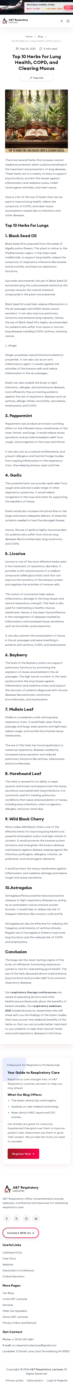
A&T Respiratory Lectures (46, 1369)
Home (28, 36)
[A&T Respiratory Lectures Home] (36, 1189)
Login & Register (57, 1380)
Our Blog (8, 1293)
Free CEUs (9, 1258)
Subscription (35, 1380)
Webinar (8, 1264)
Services (8, 1305)
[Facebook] (7, 1218)
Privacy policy (15, 1380)
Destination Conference (18, 1270)
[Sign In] (61, 21)
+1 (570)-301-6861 (23, 1339)
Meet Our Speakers (15, 1311)
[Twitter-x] (16, 1218)
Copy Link (38, 77)
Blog (40, 36)
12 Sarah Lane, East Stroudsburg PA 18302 (42, 1351)
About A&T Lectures (15, 1316)
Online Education (13, 1276)
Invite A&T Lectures (15, 1299)
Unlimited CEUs (12, 1252)
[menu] (67, 21)
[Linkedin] (36, 1218)
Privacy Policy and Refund (19, 1322)
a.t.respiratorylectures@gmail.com (34, 1345)
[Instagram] (26, 1218)
